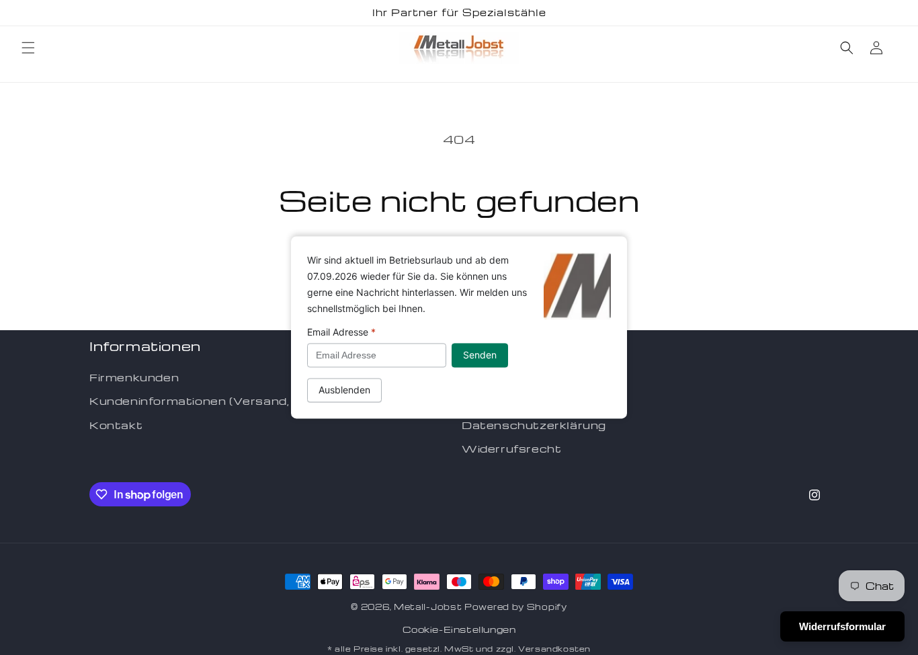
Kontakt (115, 425)
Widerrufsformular (842, 626)
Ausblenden (344, 390)
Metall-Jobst (428, 606)
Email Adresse (341, 332)
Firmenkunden (134, 377)
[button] (28, 48)
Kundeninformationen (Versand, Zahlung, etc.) (233, 401)
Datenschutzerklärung (534, 425)
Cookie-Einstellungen (459, 629)
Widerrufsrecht (511, 448)
